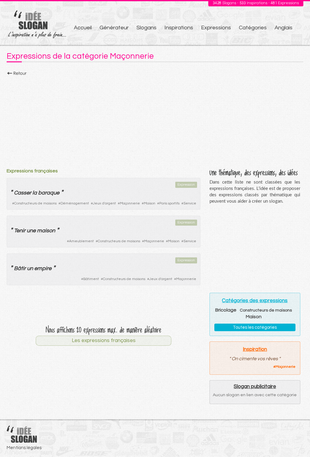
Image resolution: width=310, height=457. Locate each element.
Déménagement (75, 203)
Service (189, 203)
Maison (149, 203)
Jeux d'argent (104, 203)
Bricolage (225, 310)
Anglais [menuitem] (283, 28)
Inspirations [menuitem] (178, 28)
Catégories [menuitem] (253, 28)
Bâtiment (91, 279)
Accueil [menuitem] (83, 28)
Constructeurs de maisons (35, 203)
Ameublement (81, 241)
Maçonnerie (130, 203)
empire (42, 268)
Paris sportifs (169, 203)
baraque (48, 193)
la (34, 193)
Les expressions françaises (104, 340)
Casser (22, 193)
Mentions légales (24, 448)
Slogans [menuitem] (147, 28)
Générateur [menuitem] (114, 28)
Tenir (19, 230)
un (30, 268)
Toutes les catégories (255, 327)
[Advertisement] (155, 120)
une (31, 230)
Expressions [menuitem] (216, 28)
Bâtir (20, 268)
